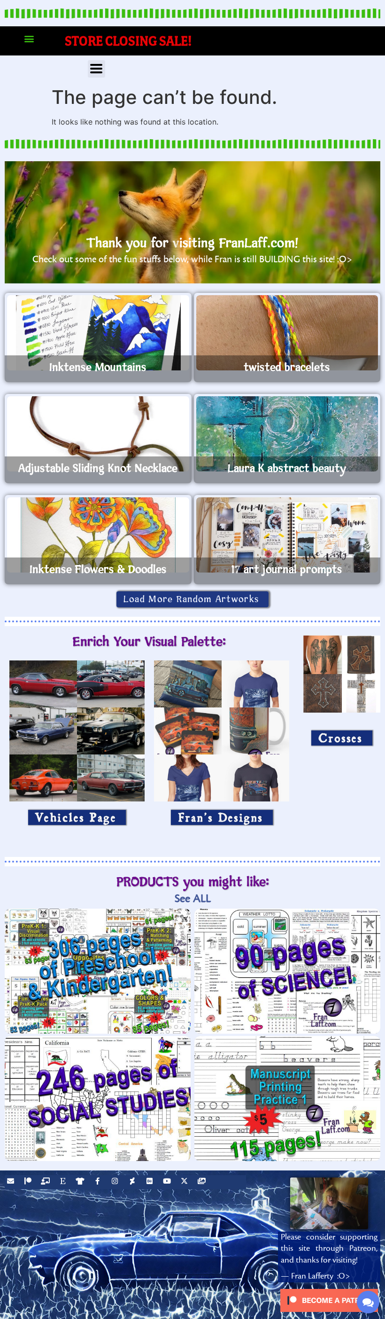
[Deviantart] (133, 1182)
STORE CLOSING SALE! (128, 40)
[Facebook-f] (99, 1182)
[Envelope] (12, 1182)
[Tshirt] (81, 1182)
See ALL (193, 898)
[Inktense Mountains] (98, 333)
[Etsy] (64, 1182)
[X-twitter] (185, 1182)
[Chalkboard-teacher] (46, 1182)
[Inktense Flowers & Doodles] (98, 535)
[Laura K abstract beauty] (287, 434)
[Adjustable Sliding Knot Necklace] (98, 434)
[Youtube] (168, 1182)
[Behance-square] (151, 1182)
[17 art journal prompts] (287, 535)
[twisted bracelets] (287, 333)
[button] (29, 39)
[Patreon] (29, 1182)
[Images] (203, 1182)
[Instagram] (116, 1182)
